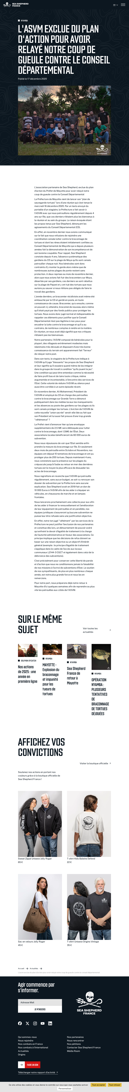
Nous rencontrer (75, 1040)
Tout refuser (114, 1085)
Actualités (34, 968)
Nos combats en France (30, 1044)
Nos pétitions (74, 1044)
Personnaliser (65, 1088)
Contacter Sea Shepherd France (84, 1047)
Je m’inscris (40, 1009)
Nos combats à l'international (33, 1047)
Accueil (21, 968)
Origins (21, 1054)
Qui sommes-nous (27, 1037)
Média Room (73, 1051)
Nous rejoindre (25, 1040)
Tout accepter (98, 1085)
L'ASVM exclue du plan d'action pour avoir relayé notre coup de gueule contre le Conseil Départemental (59, 972)
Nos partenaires (75, 1037)
